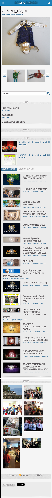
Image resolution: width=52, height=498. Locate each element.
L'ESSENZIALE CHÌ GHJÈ (13, 120)
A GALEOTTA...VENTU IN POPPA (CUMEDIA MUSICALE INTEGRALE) (35, 250)
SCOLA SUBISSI (26, 2)
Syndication (25, 475)
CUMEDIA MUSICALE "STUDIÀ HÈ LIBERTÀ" (34, 212)
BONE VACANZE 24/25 (34, 225)
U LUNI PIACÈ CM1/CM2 (35, 189)
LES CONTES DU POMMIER (31, 203)
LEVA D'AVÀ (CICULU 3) (35, 283)
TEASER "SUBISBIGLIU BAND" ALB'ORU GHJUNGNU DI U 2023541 (35, 367)
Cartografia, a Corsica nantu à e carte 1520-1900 (35, 338)
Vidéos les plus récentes (9, 169)
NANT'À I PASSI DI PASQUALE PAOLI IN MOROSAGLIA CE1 (23, 273)
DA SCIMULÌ (7, 113)
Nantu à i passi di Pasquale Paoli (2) (32, 239)
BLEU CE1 (28, 261)
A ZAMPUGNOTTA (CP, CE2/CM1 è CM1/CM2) (34, 352)
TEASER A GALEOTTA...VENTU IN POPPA (34, 326)
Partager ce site (9, 485)
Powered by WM (37, 475)
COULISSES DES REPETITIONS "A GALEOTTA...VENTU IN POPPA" (24, 313)
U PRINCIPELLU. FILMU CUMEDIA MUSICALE (35, 177)
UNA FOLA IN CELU (11, 107)
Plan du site (13, 475)
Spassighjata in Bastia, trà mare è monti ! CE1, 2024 (34, 298)
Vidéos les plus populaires (26, 169)
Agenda (26, 130)
